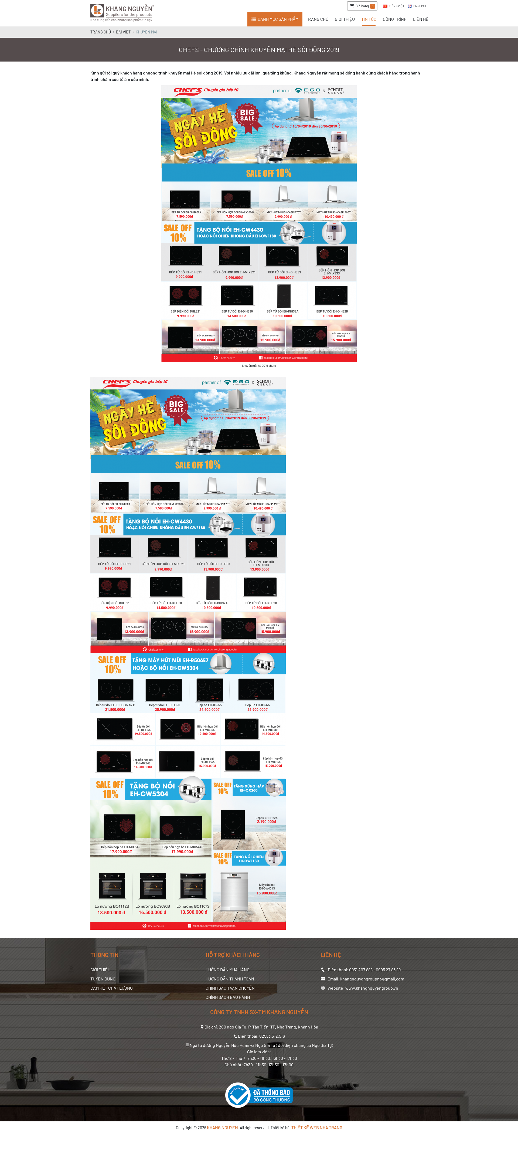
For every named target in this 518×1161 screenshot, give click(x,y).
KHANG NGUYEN (222, 1127)
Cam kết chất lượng (111, 987)
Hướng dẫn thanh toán (230, 978)
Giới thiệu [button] (345, 19)
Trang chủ (100, 32)
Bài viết (123, 32)
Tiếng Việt (396, 6)
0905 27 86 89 (388, 969)
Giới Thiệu (100, 969)
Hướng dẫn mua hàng (228, 969)
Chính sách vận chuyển (230, 987)
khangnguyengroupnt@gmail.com (372, 978)
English (419, 6)
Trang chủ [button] (317, 19)
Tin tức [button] (368, 19)
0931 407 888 (361, 969)
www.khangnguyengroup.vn (371, 987)
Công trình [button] (395, 19)
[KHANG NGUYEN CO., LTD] (123, 13)
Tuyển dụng (102, 978)
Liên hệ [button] (420, 19)
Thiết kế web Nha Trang (316, 1127)
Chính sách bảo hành (228, 997)
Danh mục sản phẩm (278, 19)
